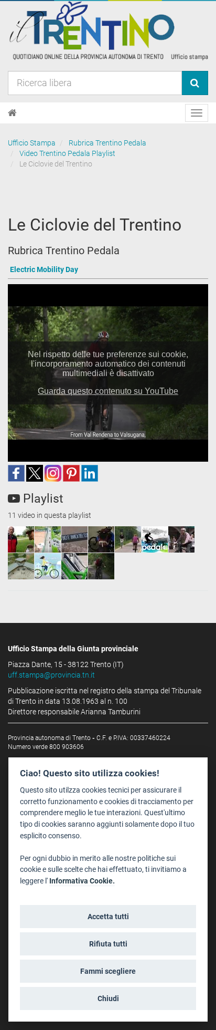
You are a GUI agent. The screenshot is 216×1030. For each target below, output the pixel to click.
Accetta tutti (108, 916)
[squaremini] (21, 539)
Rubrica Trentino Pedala (107, 143)
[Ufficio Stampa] (108, 30)
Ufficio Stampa (32, 143)
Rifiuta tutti (108, 944)
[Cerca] (194, 83)
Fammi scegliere (108, 971)
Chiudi (108, 998)
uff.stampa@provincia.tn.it (51, 675)
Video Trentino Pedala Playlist (67, 153)
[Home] (12, 112)
